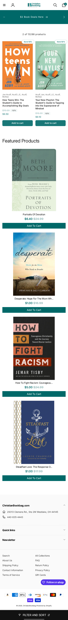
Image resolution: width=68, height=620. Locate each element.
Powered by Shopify (44, 606)
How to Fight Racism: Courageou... (34, 382)
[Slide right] (64, 17)
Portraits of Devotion (34, 214)
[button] (4, 5)
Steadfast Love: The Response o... (34, 466)
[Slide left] (4, 17)
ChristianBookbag (29, 606)
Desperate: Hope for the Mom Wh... (34, 298)
